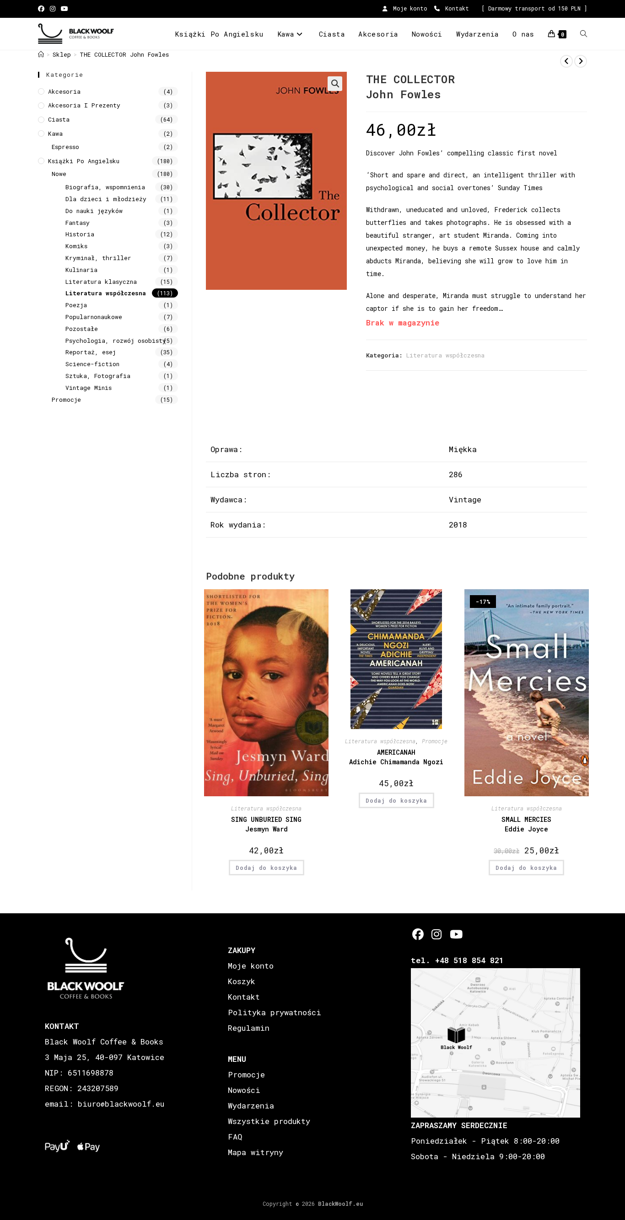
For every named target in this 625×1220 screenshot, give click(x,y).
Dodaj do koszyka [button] (266, 867)
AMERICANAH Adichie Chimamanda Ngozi (396, 757)
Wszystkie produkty (269, 1121)
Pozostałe (81, 329)
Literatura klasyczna (101, 281)
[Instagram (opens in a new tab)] (52, 8)
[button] (335, 83)
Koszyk (241, 981)
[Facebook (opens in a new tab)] (42, 8)
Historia (79, 234)
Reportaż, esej (90, 352)
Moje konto (408, 8)
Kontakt (455, 8)
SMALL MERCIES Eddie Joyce (526, 824)
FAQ (235, 1136)
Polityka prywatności (274, 1012)
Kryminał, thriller (98, 258)
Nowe (59, 174)
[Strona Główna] (41, 54)
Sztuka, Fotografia (97, 376)
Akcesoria (64, 91)
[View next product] (580, 61)
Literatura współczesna (445, 355)
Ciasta (59, 119)
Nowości (244, 1090)
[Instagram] (436, 934)
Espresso (65, 147)
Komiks (76, 246)
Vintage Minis (88, 388)
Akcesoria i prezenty (84, 105)
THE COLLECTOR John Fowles (124, 54)
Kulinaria (81, 270)
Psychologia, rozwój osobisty (115, 340)
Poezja (76, 305)
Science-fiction (92, 364)
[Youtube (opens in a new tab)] (64, 8)
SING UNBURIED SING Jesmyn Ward (266, 824)
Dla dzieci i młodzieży (105, 199)
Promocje (434, 741)
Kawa (55, 133)
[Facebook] (418, 934)
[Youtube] (455, 934)
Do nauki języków (94, 211)
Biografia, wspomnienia (105, 187)
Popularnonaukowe (93, 317)
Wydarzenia (251, 1105)
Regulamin (248, 1028)
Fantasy (77, 222)
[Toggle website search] (583, 34)
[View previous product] (566, 61)
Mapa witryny (255, 1152)
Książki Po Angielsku (83, 161)
